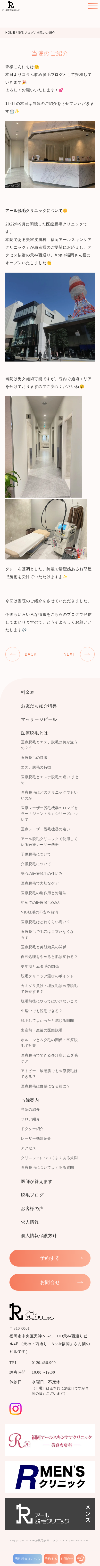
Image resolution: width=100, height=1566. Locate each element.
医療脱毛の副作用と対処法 (44, 893)
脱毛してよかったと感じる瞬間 (47, 1020)
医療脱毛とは (34, 733)
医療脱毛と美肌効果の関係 (44, 947)
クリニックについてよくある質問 (49, 1158)
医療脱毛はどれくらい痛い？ (45, 922)
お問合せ (67, 1558)
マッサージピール (39, 719)
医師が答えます (36, 1181)
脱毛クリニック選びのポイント (47, 976)
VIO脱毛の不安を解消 (39, 912)
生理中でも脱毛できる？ (42, 1011)
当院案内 (30, 1100)
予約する (51, 1558)
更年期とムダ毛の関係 (40, 966)
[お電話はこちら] (80, 1559)
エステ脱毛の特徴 (36, 767)
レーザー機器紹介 (36, 1138)
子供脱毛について (36, 854)
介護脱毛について (36, 864)
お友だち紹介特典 (39, 705)
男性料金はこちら (27, 1558)
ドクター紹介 (32, 1129)
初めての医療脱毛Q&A (40, 903)
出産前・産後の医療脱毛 (42, 1030)
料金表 (27, 692)
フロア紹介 (30, 1119)
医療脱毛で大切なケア (40, 883)
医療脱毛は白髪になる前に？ (45, 1086)
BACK (31, 654)
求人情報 (30, 1222)
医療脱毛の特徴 (34, 758)
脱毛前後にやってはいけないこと (49, 1001)
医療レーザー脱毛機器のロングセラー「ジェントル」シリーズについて (49, 813)
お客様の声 (32, 1208)
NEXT (69, 654)
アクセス (28, 1148)
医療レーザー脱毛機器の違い (45, 829)
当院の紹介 (30, 1109)
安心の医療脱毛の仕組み (42, 874)
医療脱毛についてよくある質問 (47, 1167)
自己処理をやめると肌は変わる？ (49, 957)
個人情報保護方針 (39, 1235)
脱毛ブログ (32, 1195)
